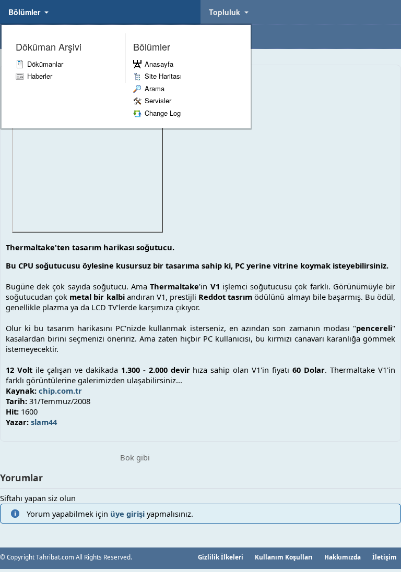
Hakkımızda (342, 557)
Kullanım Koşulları (284, 557)
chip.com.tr (60, 390)
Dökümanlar (45, 64)
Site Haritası (163, 76)
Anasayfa (159, 64)
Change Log (163, 113)
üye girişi (127, 513)
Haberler (39, 76)
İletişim (384, 557)
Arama (154, 88)
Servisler (158, 100)
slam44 (44, 422)
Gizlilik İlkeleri (220, 557)
